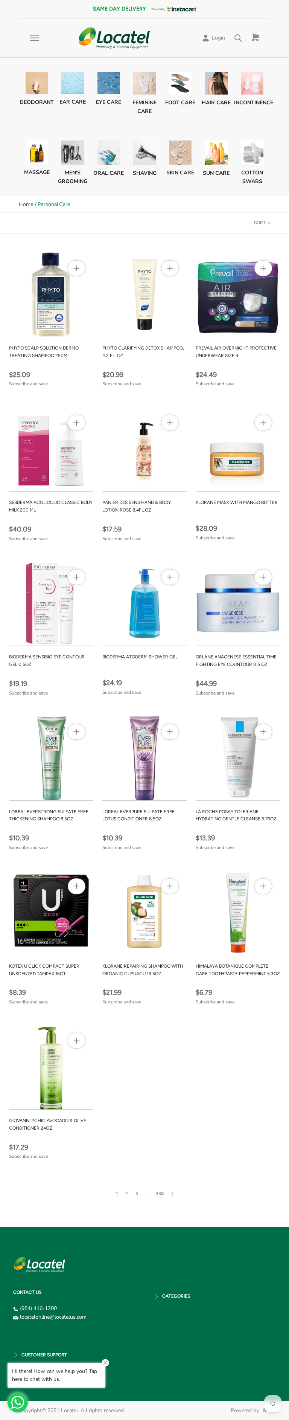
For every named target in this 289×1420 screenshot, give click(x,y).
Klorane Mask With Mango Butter (237, 502)
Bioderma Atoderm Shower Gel (140, 657)
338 (160, 1193)
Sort (260, 222)
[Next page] (172, 1194)
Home (26, 204)
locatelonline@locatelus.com (53, 1317)
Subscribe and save (28, 384)
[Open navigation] (34, 38)
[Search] (238, 38)
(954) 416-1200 (38, 1308)
